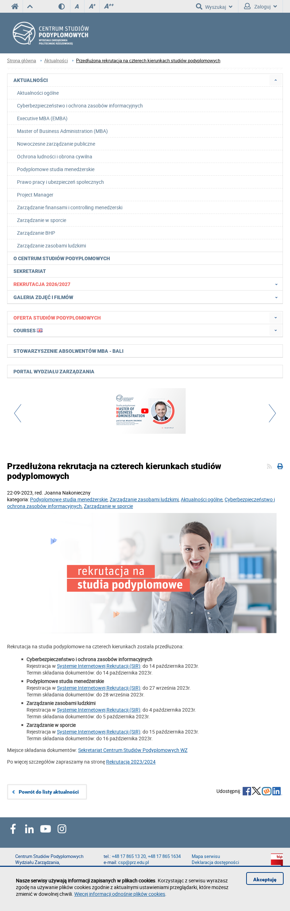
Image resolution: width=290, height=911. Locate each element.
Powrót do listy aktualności (49, 792)
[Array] (145, 412)
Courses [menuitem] (25, 330)
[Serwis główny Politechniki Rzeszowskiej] (15, 6)
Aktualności (56, 61)
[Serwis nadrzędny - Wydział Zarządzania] (30, 6)
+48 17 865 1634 (164, 856)
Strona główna (21, 61)
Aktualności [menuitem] (30, 80)
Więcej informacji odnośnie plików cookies (119, 893)
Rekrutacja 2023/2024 (131, 761)
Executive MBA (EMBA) (42, 118)
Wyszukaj (215, 7)
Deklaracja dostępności (215, 862)
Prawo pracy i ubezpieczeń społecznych (60, 182)
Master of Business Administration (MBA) (62, 131)
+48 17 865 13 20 (129, 856)
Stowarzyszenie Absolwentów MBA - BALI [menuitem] (68, 351)
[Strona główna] (71, 33)
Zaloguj (262, 6)
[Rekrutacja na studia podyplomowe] (145, 574)
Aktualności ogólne (38, 92)
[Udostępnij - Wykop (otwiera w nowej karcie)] (267, 792)
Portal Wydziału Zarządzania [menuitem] (53, 371)
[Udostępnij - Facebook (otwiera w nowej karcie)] (247, 792)
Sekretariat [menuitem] (29, 271)
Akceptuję (265, 879)
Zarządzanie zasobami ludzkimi (51, 245)
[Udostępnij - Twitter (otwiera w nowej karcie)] (256, 792)
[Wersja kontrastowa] (64, 6)
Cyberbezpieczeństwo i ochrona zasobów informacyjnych (80, 105)
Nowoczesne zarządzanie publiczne (56, 143)
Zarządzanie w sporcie (41, 220)
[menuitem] (275, 80)
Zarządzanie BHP (36, 232)
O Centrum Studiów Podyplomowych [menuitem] (61, 258)
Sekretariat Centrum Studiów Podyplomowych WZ (132, 750)
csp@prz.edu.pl (133, 862)
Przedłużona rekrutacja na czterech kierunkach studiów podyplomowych (148, 61)
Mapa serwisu (206, 856)
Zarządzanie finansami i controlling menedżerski (69, 207)
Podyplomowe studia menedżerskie (55, 169)
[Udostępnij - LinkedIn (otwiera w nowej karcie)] (277, 792)
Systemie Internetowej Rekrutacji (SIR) (98, 665)
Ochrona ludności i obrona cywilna (54, 156)
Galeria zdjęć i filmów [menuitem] (43, 297)
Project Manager (35, 194)
